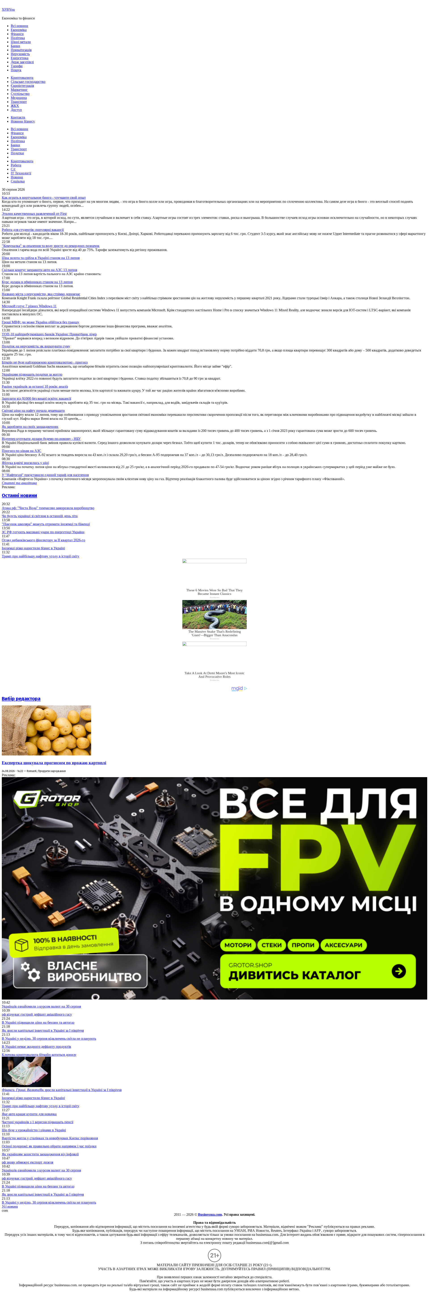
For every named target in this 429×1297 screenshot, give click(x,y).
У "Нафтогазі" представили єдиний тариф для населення (45, 475)
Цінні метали (21, 42)
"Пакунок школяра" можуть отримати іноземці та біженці (46, 524)
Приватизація (21, 50)
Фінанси (17, 34)
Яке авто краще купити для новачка (29, 1114)
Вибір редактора (21, 699)
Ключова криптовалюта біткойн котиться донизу (39, 1054)
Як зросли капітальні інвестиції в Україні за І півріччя (43, 1030)
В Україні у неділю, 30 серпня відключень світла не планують (49, 1038)
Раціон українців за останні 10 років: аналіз (35, 386)
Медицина (19, 98)
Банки (15, 46)
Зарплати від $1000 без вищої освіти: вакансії (36, 398)
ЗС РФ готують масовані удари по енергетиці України (43, 532)
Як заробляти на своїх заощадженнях (30, 427)
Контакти (18, 117)
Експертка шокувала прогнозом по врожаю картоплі (54, 762)
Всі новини (19, 26)
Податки (17, 153)
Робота (16, 165)
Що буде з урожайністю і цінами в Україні (34, 1130)
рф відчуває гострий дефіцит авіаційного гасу (37, 1014)
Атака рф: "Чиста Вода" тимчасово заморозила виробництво (48, 508)
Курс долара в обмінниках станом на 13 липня (37, 282)
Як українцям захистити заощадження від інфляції (40, 1154)
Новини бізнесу (23, 121)
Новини (17, 177)
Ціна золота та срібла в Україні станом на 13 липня (41, 258)
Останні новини (19, 495)
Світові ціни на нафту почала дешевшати (33, 410)
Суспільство (20, 94)
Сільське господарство (28, 82)
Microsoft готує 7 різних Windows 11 (29, 306)
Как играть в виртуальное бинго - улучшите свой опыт (44, 197)
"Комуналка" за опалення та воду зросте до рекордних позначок (50, 246)
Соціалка (18, 181)
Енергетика (19, 58)
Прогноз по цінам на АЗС (21, 451)
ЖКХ (15, 106)
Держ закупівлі (22, 62)
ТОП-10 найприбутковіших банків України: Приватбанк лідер (49, 334)
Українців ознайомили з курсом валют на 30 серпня (41, 1006)
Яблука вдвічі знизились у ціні (25, 463)
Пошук (16, 70)
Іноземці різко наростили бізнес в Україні (33, 548)
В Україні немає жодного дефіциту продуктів (36, 1046)
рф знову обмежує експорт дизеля (27, 1162)
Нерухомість (20, 54)
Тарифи (17, 66)
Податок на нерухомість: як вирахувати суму (36, 346)
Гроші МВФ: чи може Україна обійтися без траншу (40, 322)
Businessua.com (210, 1214)
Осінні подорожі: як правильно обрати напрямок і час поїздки (49, 1146)
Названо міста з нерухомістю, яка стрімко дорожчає (41, 294)
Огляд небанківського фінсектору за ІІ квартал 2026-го (43, 540)
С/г (13, 169)
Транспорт (19, 102)
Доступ (16, 110)
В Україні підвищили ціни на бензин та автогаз (38, 1022)
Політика (18, 38)
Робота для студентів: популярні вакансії (33, 230)
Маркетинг (19, 90)
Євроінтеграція (22, 86)
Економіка (19, 30)
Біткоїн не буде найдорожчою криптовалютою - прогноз (45, 362)
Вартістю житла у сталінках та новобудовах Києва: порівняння (50, 1138)
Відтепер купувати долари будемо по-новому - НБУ (41, 439)
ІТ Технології (21, 173)
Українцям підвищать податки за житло (32, 374)
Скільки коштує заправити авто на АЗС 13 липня (39, 270)
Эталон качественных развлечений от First (34, 213)
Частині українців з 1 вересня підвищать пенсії (37, 1122)
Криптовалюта (22, 77)
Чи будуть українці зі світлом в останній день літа (40, 516)
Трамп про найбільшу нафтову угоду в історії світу (40, 556)
